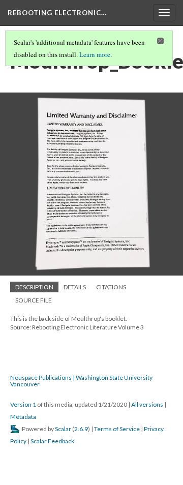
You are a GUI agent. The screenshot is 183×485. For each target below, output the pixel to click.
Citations (111, 287)
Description (34, 287)
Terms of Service (117, 429)
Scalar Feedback (52, 441)
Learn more (94, 54)
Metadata (23, 416)
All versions (147, 404)
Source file (33, 300)
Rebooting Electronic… (57, 13)
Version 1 (23, 404)
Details (75, 287)
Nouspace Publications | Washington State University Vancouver (81, 381)
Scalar (63, 429)
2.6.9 (81, 429)
